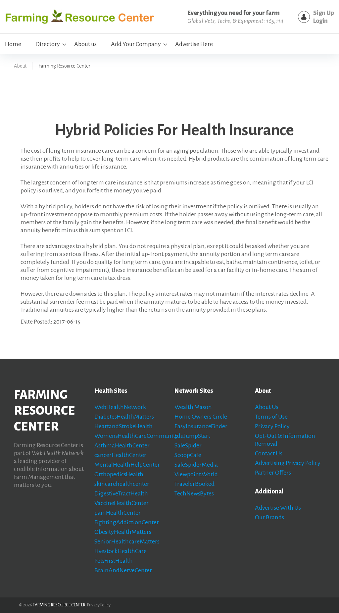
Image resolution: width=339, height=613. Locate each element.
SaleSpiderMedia (196, 464)
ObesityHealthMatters (122, 532)
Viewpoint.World (196, 474)
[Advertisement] (144, 94)
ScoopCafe (187, 455)
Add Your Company (136, 44)
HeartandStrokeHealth (123, 426)
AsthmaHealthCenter (122, 445)
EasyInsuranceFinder (200, 426)
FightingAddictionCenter (126, 522)
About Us (266, 407)
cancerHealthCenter (120, 455)
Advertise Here (194, 44)
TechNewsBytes (194, 493)
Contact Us (268, 453)
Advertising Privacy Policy (287, 463)
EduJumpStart (192, 436)
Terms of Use (271, 416)
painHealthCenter (117, 512)
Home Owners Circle (200, 416)
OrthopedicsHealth (118, 474)
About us (85, 44)
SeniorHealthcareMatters (127, 541)
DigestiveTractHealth (121, 493)
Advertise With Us (278, 507)
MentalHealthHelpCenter (127, 464)
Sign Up (323, 13)
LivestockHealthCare (120, 551)
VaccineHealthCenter (121, 503)
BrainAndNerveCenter (123, 570)
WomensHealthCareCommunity (136, 436)
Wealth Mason (193, 407)
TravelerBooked (194, 484)
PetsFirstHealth (113, 560)
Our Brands (269, 517)
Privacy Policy (272, 426)
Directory (47, 44)
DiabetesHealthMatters (124, 416)
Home (13, 44)
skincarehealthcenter (121, 484)
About (20, 66)
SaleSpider (188, 445)
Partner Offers (273, 472)
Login (320, 21)
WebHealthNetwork (120, 407)
